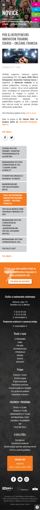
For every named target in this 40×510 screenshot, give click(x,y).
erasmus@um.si (21, 317)
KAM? (20, 342)
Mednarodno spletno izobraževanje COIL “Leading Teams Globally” (12, 166)
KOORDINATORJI (20, 349)
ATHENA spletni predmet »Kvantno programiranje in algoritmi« (11, 152)
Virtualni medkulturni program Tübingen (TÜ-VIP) (13, 212)
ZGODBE (20, 355)
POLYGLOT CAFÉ (9, 248)
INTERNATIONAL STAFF (20, 417)
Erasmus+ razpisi (20, 375)
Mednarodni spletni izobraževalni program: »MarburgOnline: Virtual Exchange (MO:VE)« (11, 227)
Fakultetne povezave (20, 385)
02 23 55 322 (21, 312)
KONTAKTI (20, 362)
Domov (4, 19)
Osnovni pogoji (20, 378)
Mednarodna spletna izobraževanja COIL (12, 240)
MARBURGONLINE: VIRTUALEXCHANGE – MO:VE (11, 187)
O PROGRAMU (20, 339)
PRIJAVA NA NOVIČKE (20, 281)
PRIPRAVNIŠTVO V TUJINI (20, 414)
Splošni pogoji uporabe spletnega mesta (20, 446)
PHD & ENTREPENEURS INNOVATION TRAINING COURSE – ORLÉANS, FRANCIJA (12, 199)
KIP (20, 424)
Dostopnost (20, 440)
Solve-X (27, 504)
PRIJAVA (20, 345)
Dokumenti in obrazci (20, 394)
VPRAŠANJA (20, 352)
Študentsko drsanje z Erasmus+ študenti (12, 177)
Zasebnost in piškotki (20, 443)
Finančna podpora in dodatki (20, 388)
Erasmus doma (15, 19)
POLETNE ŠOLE (20, 427)
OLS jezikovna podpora (20, 391)
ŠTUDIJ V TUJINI (20, 407)
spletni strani (30, 113)
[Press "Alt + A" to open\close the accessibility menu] (37, 507)
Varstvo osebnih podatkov (20, 450)
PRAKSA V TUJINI (20, 411)
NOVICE (20, 358)
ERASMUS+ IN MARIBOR (20, 420)
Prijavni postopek (20, 381)
